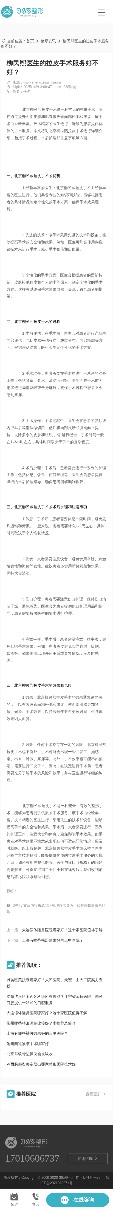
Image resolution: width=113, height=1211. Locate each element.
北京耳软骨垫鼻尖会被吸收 (30, 1054)
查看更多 (96, 1094)
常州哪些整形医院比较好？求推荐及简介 (41, 1023)
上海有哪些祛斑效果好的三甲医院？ (52, 940)
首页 (30, 41)
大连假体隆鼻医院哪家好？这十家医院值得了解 (62, 930)
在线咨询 (87, 1158)
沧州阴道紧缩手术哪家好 (28, 1044)
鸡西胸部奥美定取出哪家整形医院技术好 (41, 1064)
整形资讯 (48, 41)
